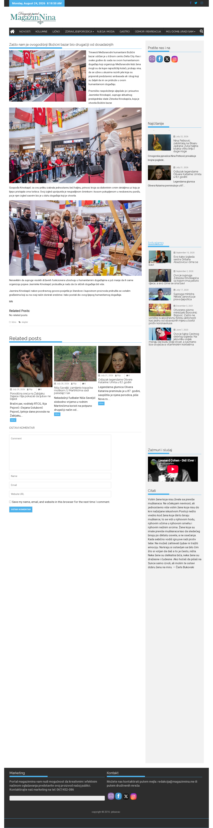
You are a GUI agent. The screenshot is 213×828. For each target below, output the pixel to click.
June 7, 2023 (182, 330)
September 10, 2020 (185, 253)
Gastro (125, 31)
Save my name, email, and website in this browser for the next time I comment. (61, 502)
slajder (25, 322)
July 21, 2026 (107, 375)
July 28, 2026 (63, 383)
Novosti (24, 31)
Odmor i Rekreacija (148, 31)
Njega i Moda (105, 31)
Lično (56, 31)
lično (14, 322)
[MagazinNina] (12, 31)
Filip (30, 389)
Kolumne (41, 31)
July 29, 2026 (19, 389)
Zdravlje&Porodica (78, 31)
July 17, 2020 (182, 290)
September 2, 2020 (184, 271)
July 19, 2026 (182, 165)
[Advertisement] (173, 93)
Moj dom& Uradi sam (179, 31)
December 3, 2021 (184, 306)
